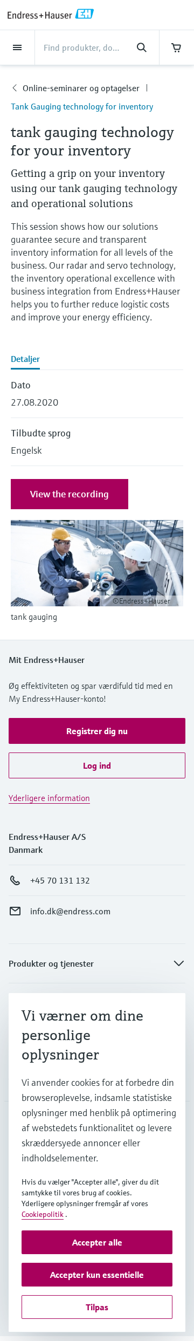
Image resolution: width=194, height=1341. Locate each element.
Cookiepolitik (43, 1214)
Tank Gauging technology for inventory (82, 106)
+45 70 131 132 (60, 880)
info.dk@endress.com (70, 911)
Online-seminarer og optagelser (81, 88)
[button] (97, 731)
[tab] (97, 360)
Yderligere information (49, 797)
